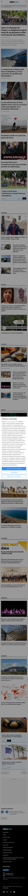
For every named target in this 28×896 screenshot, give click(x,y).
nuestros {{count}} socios (12, 421)
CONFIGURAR (14, 472)
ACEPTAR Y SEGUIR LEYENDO (14, 468)
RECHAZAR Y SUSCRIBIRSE (14, 476)
